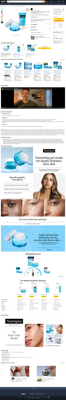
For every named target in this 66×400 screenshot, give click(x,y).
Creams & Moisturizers (17, 6)
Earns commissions (15, 88)
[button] (2, 4)
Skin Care (9, 6)
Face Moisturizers (23, 6)
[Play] (2, 107)
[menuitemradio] (62, 107)
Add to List (55, 35)
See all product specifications (36, 32)
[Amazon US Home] (23, 394)
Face (12, 6)
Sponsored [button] (2, 364)
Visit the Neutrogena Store (35, 10)
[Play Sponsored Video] (46, 371)
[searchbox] (26, 2)
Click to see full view (16, 35)
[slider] (31, 107)
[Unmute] (64, 107)
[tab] (33, 249)
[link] (18, 48)
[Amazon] (3, 1)
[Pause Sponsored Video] (28, 375)
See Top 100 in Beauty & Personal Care (26, 357)
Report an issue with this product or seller (38, 34)
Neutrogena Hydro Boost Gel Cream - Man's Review (12, 89)
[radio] (2, 10)
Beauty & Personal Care (4, 6)
